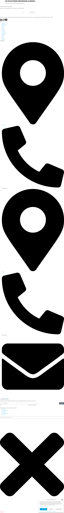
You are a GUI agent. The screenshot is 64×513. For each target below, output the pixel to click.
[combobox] (32, 417)
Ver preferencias (59, 509)
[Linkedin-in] (1, 20)
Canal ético (4, 411)
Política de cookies (49, 511)
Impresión (3, 23)
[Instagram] (3, 20)
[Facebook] (6, 20)
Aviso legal (54, 511)
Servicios (3, 25)
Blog (2, 27)
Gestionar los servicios (43, 506)
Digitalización (4, 24)
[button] (62, 499)
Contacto (3, 31)
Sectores (3, 26)
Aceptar (43, 509)
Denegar (51, 509)
